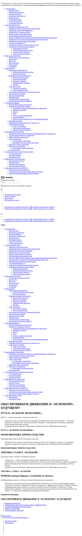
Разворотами (29, 209)
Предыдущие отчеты (12, 200)
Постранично (30, 207)
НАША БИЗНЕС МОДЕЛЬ (14, 510)
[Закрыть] (1, 184)
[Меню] (1, 2)
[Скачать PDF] (1, 216)
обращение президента (12, 503)
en (1, 189)
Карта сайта (9, 198)
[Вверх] (1, 514)
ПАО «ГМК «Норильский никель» (17, 517)
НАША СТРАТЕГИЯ (12, 509)
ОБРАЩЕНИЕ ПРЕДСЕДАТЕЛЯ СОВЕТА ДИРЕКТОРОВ (25, 505)
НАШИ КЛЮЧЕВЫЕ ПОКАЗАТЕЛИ (18, 507)
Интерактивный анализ (13, 195)
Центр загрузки (10, 196)
